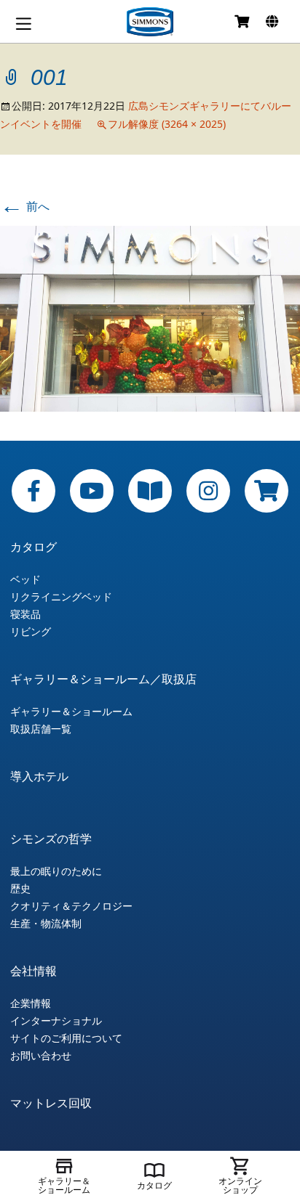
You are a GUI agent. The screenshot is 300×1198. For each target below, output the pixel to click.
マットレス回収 (51, 1103)
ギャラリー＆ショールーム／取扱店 (103, 679)
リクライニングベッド (61, 597)
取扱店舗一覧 (40, 729)
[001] (150, 317)
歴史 (20, 889)
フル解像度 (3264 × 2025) (167, 124)
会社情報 (33, 971)
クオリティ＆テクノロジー (71, 906)
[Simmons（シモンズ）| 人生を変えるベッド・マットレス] (150, 21)
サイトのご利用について (66, 1038)
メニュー (23, 23)
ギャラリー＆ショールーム (71, 711)
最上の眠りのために (56, 871)
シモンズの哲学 (51, 838)
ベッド (25, 579)
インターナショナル (56, 1021)
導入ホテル (39, 776)
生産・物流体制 (46, 923)
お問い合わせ (40, 1056)
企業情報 (30, 1003)
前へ (25, 206)
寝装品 (25, 614)
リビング (30, 632)
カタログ (33, 547)
